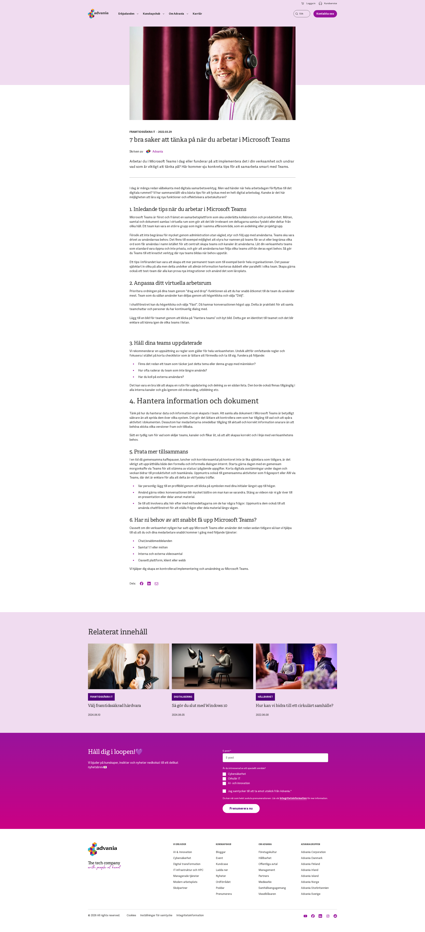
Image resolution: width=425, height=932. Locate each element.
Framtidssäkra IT (142, 132)
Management (266, 870)
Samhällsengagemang (272, 888)
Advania (157, 151)
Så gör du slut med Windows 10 (199, 705)
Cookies (131, 915)
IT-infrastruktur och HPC (188, 870)
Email (157, 583)
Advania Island (310, 876)
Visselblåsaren (267, 894)
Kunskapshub (151, 13)
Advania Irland (309, 870)
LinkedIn (149, 583)
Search (297, 13)
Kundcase (222, 864)
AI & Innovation (182, 852)
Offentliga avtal (268, 864)
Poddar (220, 888)
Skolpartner (180, 888)
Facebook (142, 583)
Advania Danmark (311, 858)
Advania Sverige (310, 894)
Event (219, 858)
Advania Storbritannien (315, 888)
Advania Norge (310, 882)
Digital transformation (186, 864)
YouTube (306, 916)
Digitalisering (183, 696)
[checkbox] (275, 778)
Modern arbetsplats (185, 882)
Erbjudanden (126, 13)
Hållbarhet (265, 696)
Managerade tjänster (186, 876)
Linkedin (321, 916)
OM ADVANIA (265, 844)
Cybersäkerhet (182, 858)
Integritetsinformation (190, 915)
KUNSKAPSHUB (223, 844)
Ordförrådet (223, 882)
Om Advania (176, 13)
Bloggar (221, 852)
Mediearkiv (265, 882)
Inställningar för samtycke (156, 915)
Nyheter (221, 876)
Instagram (328, 916)
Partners (263, 876)
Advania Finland (310, 864)
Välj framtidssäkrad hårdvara (114, 705)
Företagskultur (267, 852)
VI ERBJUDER (179, 844)
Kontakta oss (325, 13)
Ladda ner (222, 870)
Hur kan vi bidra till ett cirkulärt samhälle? (294, 705)
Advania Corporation (313, 852)
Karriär (197, 13)
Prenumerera (224, 894)
